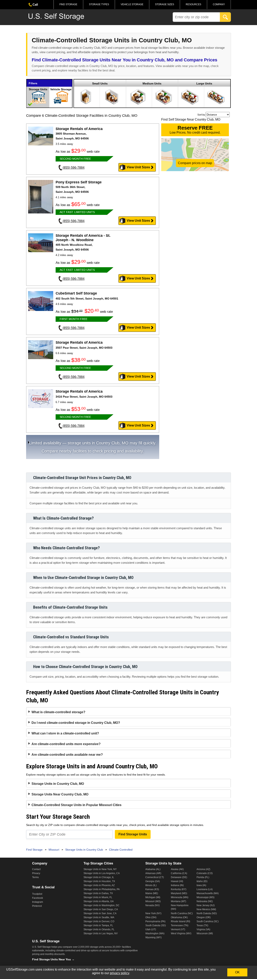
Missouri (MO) (153, 901)
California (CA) (179, 873)
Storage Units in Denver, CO (99, 921)
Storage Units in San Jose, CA (100, 913)
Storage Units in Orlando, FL (99, 929)
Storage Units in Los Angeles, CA (102, 873)
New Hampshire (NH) (180, 907)
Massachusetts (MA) (208, 893)
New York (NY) (153, 913)
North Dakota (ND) (207, 913)
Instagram (37, 902)
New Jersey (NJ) (206, 905)
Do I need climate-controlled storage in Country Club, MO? (76, 722)
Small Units (100, 83)
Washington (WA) (154, 933)
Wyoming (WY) (153, 937)
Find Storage (68, 4)
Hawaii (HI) (177, 881)
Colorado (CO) (205, 873)
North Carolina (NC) (182, 913)
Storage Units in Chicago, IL (99, 877)
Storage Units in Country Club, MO (58, 783)
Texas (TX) (202, 925)
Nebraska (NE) (205, 901)
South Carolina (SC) (208, 921)
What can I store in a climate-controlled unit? (65, 733)
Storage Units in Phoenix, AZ (99, 885)
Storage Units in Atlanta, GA (99, 901)
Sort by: (201, 114)
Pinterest (37, 906)
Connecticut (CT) (154, 877)
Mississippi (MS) (205, 897)
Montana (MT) (178, 901)
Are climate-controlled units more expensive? (66, 744)
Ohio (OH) (150, 917)
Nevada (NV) (152, 905)
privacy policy (119, 973)
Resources (193, 4)
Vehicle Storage (132, 4)
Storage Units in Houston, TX (99, 881)
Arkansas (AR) (153, 873)
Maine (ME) (151, 893)
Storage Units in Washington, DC (101, 905)
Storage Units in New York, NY (100, 869)
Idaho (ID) (202, 881)
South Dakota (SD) (155, 925)
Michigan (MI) (152, 897)
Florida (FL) (203, 877)
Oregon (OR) (204, 917)
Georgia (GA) (152, 881)
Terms (35, 877)
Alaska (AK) (177, 869)
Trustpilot (37, 894)
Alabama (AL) (152, 869)
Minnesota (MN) (179, 897)
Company (219, 4)
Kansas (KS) (152, 889)
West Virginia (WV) (181, 933)
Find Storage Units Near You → (53, 959)
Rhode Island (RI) (180, 921)
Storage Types (99, 4)
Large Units (204, 83)
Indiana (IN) (177, 885)
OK (237, 972)
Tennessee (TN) (179, 925)
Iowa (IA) (201, 885)
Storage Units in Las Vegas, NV (101, 933)
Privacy (36, 873)
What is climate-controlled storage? (58, 712)
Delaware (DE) (179, 877)
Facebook (37, 898)
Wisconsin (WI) (205, 933)
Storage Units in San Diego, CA (101, 909)
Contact (36, 869)
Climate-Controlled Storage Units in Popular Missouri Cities (76, 805)
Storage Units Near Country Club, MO (60, 794)
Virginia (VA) (203, 929)
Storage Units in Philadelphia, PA (102, 889)
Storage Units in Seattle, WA (99, 917)
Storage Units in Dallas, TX (98, 893)
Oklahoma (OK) (179, 917)
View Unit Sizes (138, 167)
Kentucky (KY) (178, 889)
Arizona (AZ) (203, 869)
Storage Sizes (164, 4)
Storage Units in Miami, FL (98, 897)
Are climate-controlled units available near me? (67, 754)
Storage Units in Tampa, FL (98, 925)
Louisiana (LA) (205, 889)
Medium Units (152, 83)
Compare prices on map (195, 163)
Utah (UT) (150, 929)
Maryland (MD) (179, 893)
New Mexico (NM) (206, 909)
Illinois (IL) (151, 885)
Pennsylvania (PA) (155, 921)
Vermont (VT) (178, 929)
